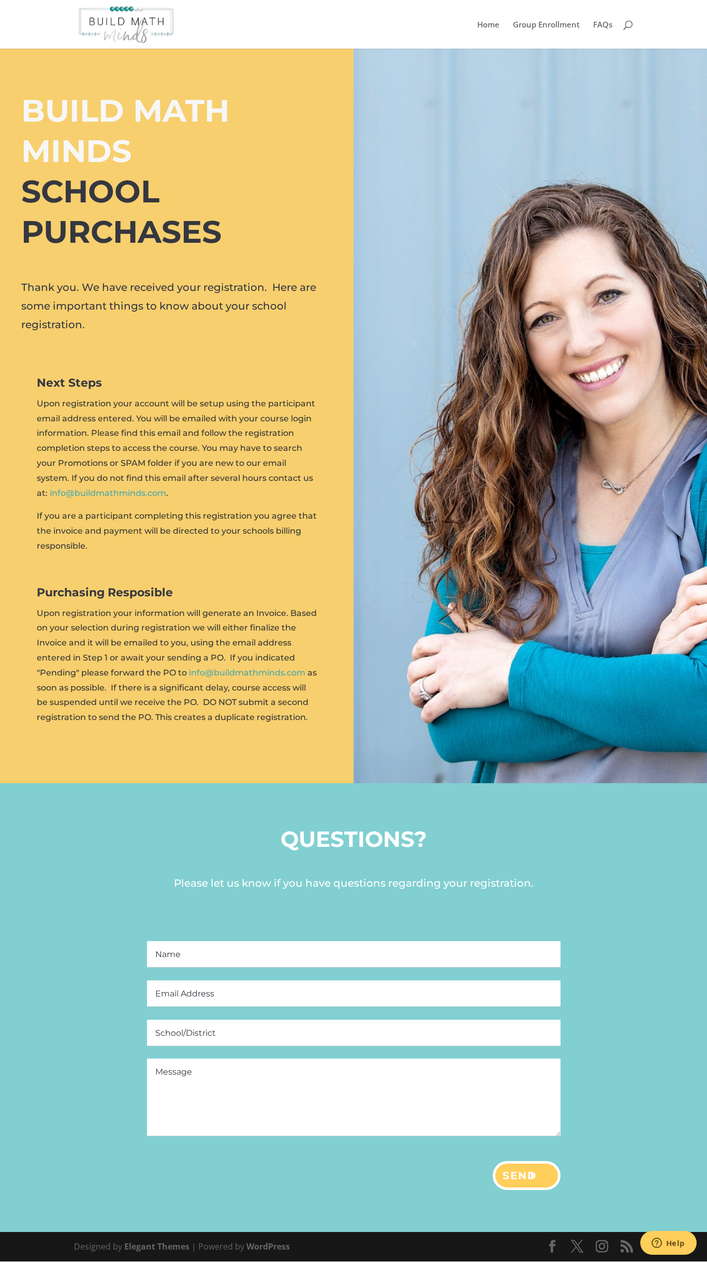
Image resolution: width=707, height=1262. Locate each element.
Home (488, 25)
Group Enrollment (546, 25)
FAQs (602, 25)
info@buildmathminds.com (108, 493)
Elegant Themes (156, 1246)
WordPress (268, 1246)
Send (520, 1175)
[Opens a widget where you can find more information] (668, 1244)
